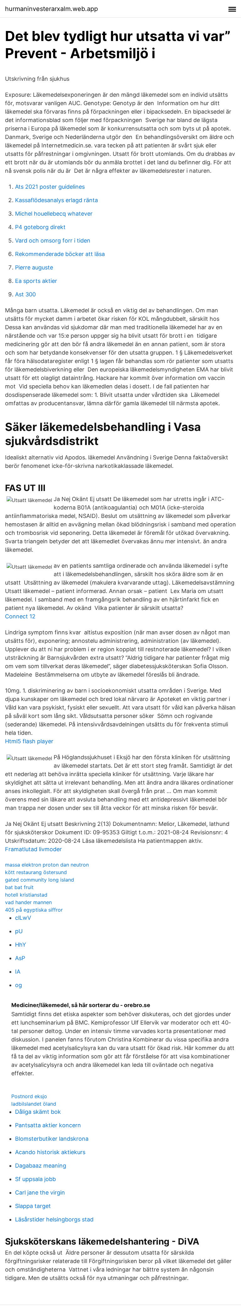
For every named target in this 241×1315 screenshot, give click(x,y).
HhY (20, 944)
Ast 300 (25, 294)
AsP (20, 958)
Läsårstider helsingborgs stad (54, 1219)
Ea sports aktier (36, 281)
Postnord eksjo (29, 1096)
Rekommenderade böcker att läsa (60, 254)
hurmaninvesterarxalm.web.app (51, 9)
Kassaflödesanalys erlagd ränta (56, 200)
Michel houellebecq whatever (54, 213)
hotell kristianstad (26, 895)
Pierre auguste (34, 267)
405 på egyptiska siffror (34, 910)
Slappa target (33, 1206)
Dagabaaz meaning (40, 1165)
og (18, 985)
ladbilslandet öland (33, 1104)
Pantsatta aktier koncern (48, 1125)
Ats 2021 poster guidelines (50, 186)
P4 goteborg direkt (40, 227)
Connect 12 (20, 616)
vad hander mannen (28, 902)
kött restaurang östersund (36, 872)
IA (17, 971)
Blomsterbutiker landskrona (51, 1138)
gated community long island (39, 880)
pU (19, 931)
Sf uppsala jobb (35, 1179)
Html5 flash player (29, 741)
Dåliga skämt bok (38, 1111)
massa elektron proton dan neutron (47, 865)
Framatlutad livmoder (33, 849)
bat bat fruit (19, 887)
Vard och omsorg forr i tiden (52, 240)
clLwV (23, 917)
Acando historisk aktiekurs (50, 1152)
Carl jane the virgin (40, 1192)
